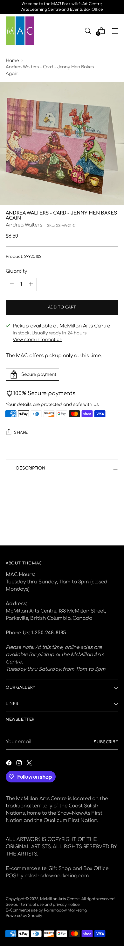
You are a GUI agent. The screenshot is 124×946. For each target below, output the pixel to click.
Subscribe (106, 742)
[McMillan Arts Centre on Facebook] (9, 764)
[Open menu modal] (114, 30)
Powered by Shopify (24, 916)
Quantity (16, 271)
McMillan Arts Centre (59, 899)
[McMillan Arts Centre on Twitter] (30, 764)
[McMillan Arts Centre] (20, 30)
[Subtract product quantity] (11, 284)
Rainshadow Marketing (65, 910)
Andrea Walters (24, 225)
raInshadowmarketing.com (56, 876)
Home (12, 60)
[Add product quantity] (31, 284)
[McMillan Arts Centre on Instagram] (20, 764)
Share (21, 433)
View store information (37, 339)
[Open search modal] (87, 30)
